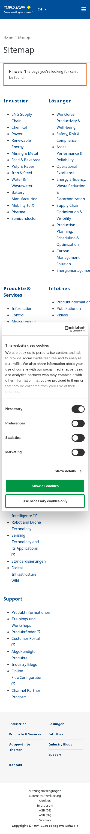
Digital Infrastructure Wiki (24, 574)
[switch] (78, 423)
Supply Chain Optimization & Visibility (69, 212)
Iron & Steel (22, 172)
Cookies (45, 800)
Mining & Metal (25, 153)
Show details (65, 471)
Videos (62, 315)
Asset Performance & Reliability (69, 153)
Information (22, 308)
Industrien (16, 101)
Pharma (18, 211)
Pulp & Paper (23, 166)
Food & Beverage (26, 159)
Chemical (19, 127)
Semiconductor (24, 218)
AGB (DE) (45, 810)
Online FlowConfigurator (27, 674)
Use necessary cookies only (45, 501)
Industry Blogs (24, 664)
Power (17, 133)
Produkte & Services (17, 291)
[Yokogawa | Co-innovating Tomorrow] (18, 9)
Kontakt (15, 765)
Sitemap (45, 820)
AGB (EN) (45, 815)
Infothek (59, 288)
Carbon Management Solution (68, 257)
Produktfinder (24, 631)
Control (18, 315)
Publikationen (69, 308)
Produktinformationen (31, 612)
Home (8, 37)
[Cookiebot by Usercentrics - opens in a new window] (65, 329)
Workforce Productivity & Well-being (68, 121)
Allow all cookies (45, 486)
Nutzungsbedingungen (45, 791)
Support (13, 599)
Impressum (45, 805)
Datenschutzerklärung (45, 796)
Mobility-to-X (23, 205)
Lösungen (60, 101)
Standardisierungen (29, 561)
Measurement (24, 321)
